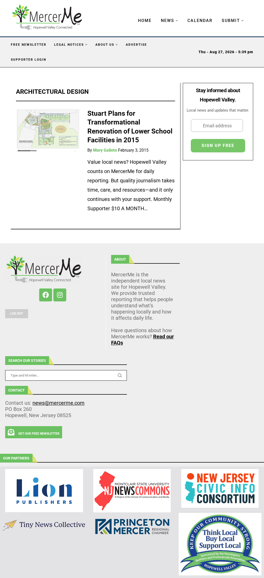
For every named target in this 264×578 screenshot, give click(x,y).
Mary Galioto (105, 150)
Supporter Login (28, 59)
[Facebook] (45, 294)
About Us (104, 44)
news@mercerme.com (58, 403)
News (167, 20)
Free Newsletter (28, 44)
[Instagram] (59, 294)
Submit (231, 20)
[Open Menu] (132, 15)
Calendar (199, 20)
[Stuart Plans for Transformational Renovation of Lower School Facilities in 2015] (48, 130)
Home (145, 20)
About (120, 259)
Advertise (136, 44)
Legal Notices (69, 44)
